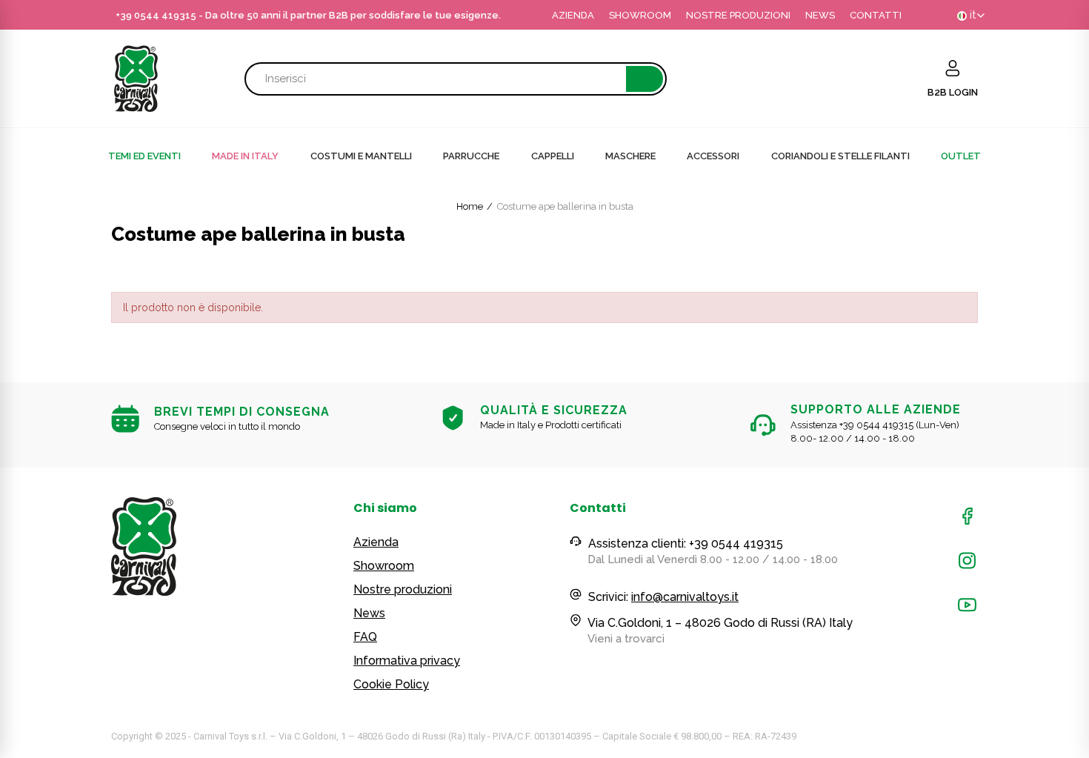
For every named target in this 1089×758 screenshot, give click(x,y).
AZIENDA (573, 15)
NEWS (820, 15)
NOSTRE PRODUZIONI (738, 15)
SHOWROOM (640, 15)
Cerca (644, 79)
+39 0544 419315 (156, 15)
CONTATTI (876, 15)
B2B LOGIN (953, 92)
